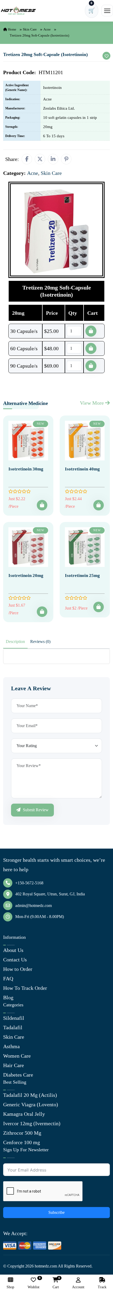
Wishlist (33, 1283)
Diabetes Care (18, 1075)
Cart (56, 1283)
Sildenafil (13, 1018)
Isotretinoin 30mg (25, 469)
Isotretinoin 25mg (82, 575)
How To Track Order (25, 988)
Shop (10, 1287)
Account (78, 1287)
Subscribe (56, 1212)
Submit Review (35, 810)
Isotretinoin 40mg (82, 469)
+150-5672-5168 (29, 883)
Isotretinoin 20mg (25, 575)
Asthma (11, 1046)
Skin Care (30, 29)
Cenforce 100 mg (21, 1142)
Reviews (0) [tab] (40, 641)
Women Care (17, 1056)
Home (11, 29)
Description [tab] (15, 641)
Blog (8, 997)
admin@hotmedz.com (33, 905)
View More (92, 403)
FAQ (8, 978)
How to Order (17, 969)
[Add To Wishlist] (106, 56)
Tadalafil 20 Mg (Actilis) (30, 1095)
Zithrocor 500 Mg (22, 1133)
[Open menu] (107, 10)
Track (102, 1287)
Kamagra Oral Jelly (24, 1114)
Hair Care (13, 1065)
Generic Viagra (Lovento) (30, 1104)
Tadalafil (12, 1027)
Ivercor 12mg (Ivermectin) (31, 1123)
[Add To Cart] (42, 505)
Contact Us (15, 959)
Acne (47, 29)
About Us (13, 950)
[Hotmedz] (18, 10)
